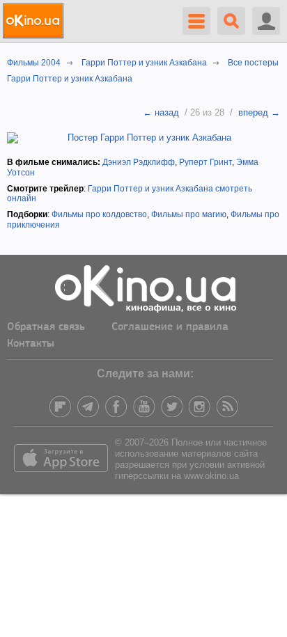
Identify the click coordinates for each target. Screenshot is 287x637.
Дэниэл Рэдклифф (138, 162)
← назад (161, 112)
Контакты (30, 343)
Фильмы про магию (188, 214)
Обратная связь (46, 327)
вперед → (259, 112)
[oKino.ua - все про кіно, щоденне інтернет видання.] (35, 21)
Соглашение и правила (169, 327)
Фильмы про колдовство (99, 214)
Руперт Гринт (205, 162)
